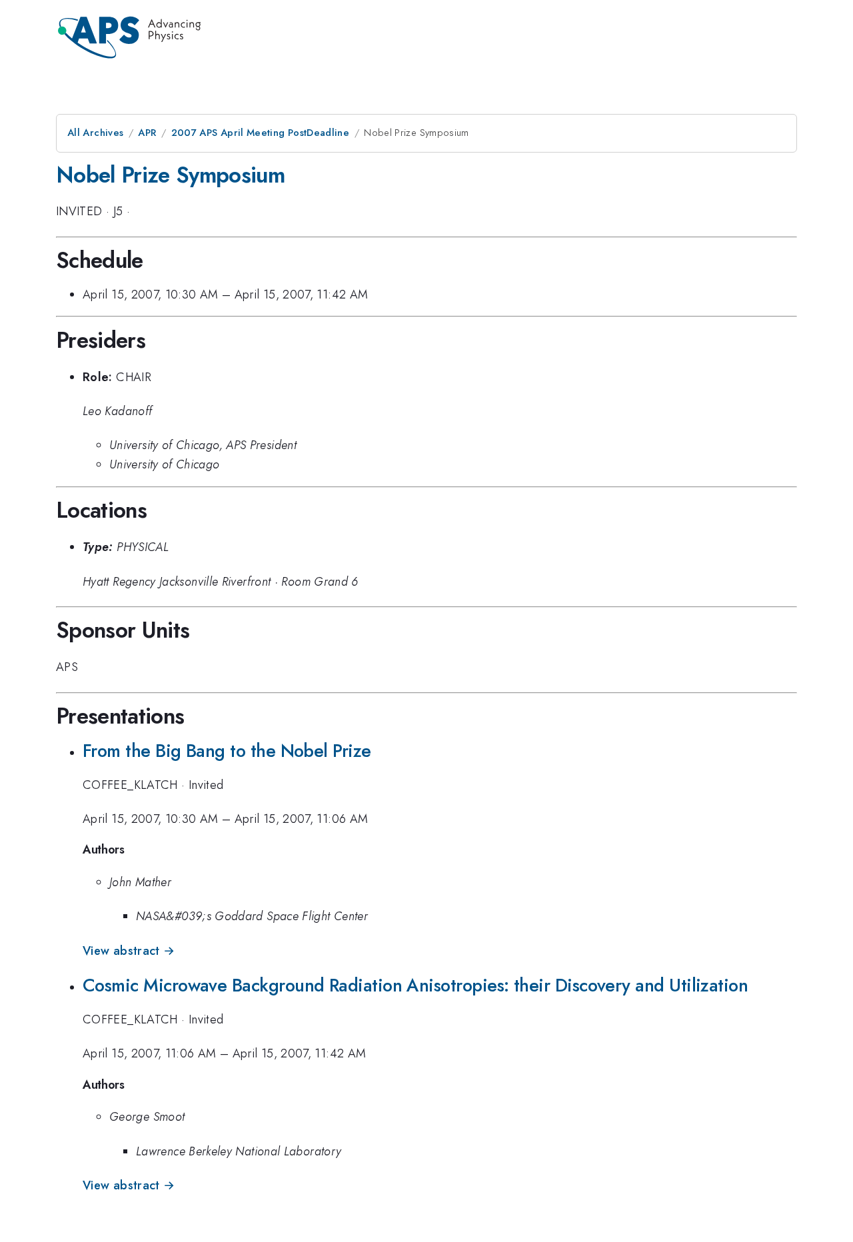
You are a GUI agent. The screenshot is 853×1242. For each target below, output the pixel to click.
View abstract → (129, 950)
